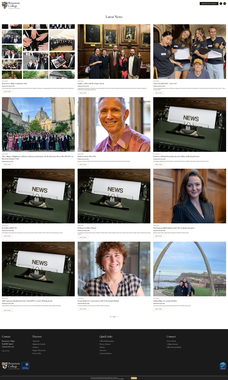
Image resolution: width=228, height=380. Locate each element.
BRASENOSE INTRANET (209, 4)
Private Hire (36, 353)
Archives (35, 347)
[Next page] (117, 316)
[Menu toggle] (224, 3)
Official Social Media (174, 347)
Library (102, 347)
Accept (134, 378)
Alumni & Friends (38, 344)
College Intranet (172, 344)
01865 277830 (5, 351)
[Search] (220, 3)
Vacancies (103, 350)
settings (122, 378)
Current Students (106, 353)
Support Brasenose (39, 350)
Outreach (35, 341)
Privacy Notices (105, 344)
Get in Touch (171, 341)
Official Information (107, 341)
